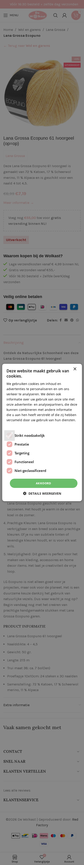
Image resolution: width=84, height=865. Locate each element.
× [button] (74, 369)
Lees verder (15, 425)
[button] (42, 493)
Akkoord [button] (43, 483)
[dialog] (42, 432)
